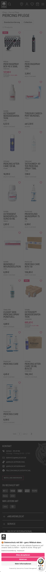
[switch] (41, 568)
